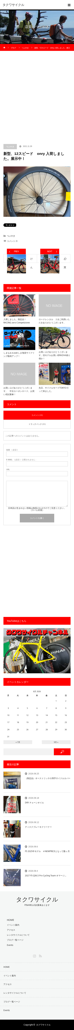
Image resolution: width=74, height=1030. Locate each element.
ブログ (13, 48)
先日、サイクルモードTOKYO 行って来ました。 (54, 389)
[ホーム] (4, 45)
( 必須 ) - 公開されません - (21, 459)
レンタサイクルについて (18, 934)
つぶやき (10, 146)
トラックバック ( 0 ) (37, 424)
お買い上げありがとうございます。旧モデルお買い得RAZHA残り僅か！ (54, 355)
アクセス (11, 929)
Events (10, 945)
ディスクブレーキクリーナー (38, 826)
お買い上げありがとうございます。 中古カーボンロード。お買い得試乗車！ (18, 391)
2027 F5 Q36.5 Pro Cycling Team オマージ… (45, 875)
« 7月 (18, 742)
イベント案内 (13, 924)
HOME (6, 966)
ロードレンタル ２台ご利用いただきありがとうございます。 (54, 321)
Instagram (34, 955)
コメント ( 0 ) (37, 415)
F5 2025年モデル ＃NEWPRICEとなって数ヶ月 (47, 851)
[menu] (69, 5)
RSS (40, 955)
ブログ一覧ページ (15, 939)
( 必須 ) (12, 450)
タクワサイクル (13, 5)
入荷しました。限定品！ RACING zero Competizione (16, 321)
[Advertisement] (37, 100)
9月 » (56, 742)
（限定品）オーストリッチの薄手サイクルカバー (47, 778)
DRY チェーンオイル (34, 802)
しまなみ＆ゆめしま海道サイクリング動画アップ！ (18, 354)
